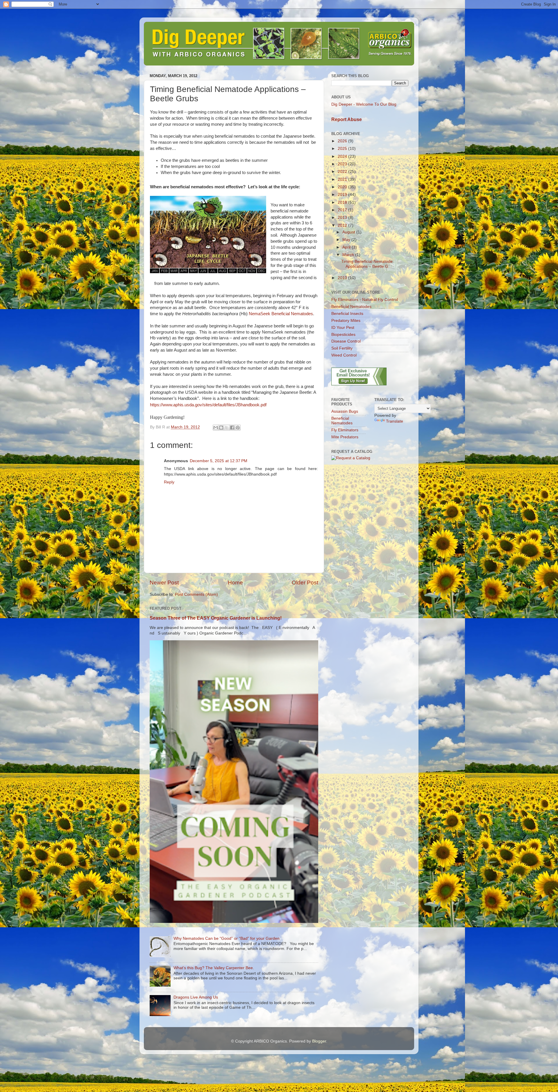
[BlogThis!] (221, 427)
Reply (169, 482)
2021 (343, 179)
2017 (343, 210)
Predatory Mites (345, 320)
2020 (343, 187)
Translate (394, 421)
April (347, 247)
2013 (343, 217)
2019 (343, 194)
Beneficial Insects (347, 313)
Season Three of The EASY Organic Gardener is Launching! (216, 618)
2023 (343, 164)
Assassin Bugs (344, 411)
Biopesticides (343, 334)
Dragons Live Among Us (196, 997)
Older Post (305, 582)
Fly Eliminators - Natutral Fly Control (364, 299)
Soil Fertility (342, 348)
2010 (343, 278)
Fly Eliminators (344, 430)
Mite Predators (344, 437)
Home (235, 582)
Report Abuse (346, 119)
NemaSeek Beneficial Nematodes (281, 313)
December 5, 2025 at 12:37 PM (218, 461)
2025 (343, 148)
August (349, 232)
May (346, 239)
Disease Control (346, 341)
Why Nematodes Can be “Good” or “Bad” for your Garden (227, 938)
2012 (343, 225)
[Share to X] (227, 427)
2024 (343, 156)
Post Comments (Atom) (196, 594)
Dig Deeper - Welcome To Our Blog (363, 104)
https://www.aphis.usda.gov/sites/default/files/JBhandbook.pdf (208, 405)
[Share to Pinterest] (238, 427)
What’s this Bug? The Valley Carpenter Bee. (214, 968)
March (348, 255)
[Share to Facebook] (232, 427)
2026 (343, 141)
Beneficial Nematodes (351, 306)
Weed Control (344, 355)
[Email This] (216, 427)
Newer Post (164, 582)
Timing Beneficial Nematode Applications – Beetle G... (367, 263)
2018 (343, 202)
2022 (343, 171)
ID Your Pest (342, 327)
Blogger (319, 1041)
